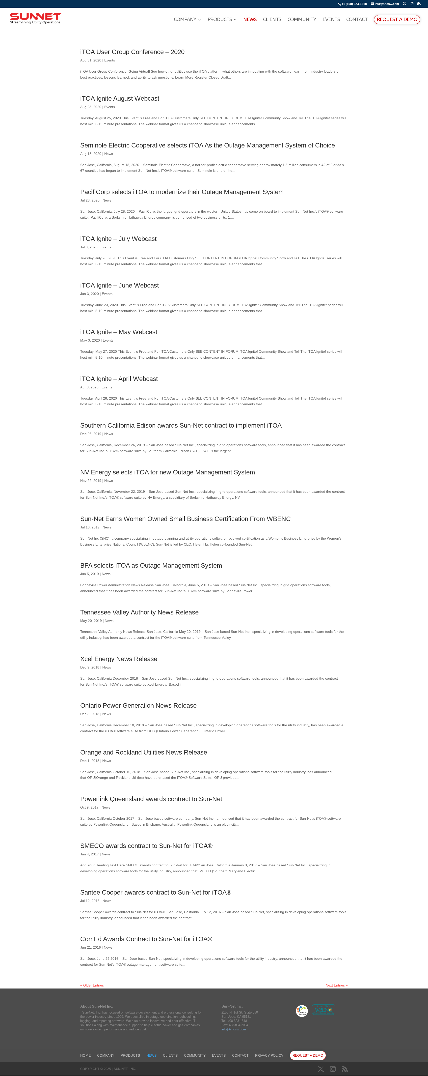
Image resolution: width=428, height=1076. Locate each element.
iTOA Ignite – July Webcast (118, 238)
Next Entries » (337, 985)
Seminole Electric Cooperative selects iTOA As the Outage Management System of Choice (207, 145)
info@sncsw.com (233, 1029)
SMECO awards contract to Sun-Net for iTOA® (146, 845)
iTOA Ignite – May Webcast (118, 332)
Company (185, 20)
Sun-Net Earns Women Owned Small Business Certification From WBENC (185, 519)
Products (220, 20)
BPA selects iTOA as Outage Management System (151, 565)
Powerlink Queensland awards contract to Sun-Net (151, 799)
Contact (357, 20)
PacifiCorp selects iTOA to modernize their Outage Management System (182, 192)
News (250, 20)
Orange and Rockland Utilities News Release (143, 752)
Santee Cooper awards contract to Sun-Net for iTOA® (155, 892)
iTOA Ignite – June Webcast (119, 285)
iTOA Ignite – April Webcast (119, 378)
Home (85, 1055)
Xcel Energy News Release (118, 659)
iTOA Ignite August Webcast (119, 98)
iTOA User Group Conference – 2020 (132, 52)
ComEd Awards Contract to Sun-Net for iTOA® (146, 939)
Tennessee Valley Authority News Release (139, 612)
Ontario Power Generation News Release (138, 705)
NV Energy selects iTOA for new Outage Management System (167, 472)
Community (302, 20)
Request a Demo (397, 19)
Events (331, 20)
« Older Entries (92, 985)
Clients (272, 20)
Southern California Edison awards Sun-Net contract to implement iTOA (181, 425)
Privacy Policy (269, 1055)
